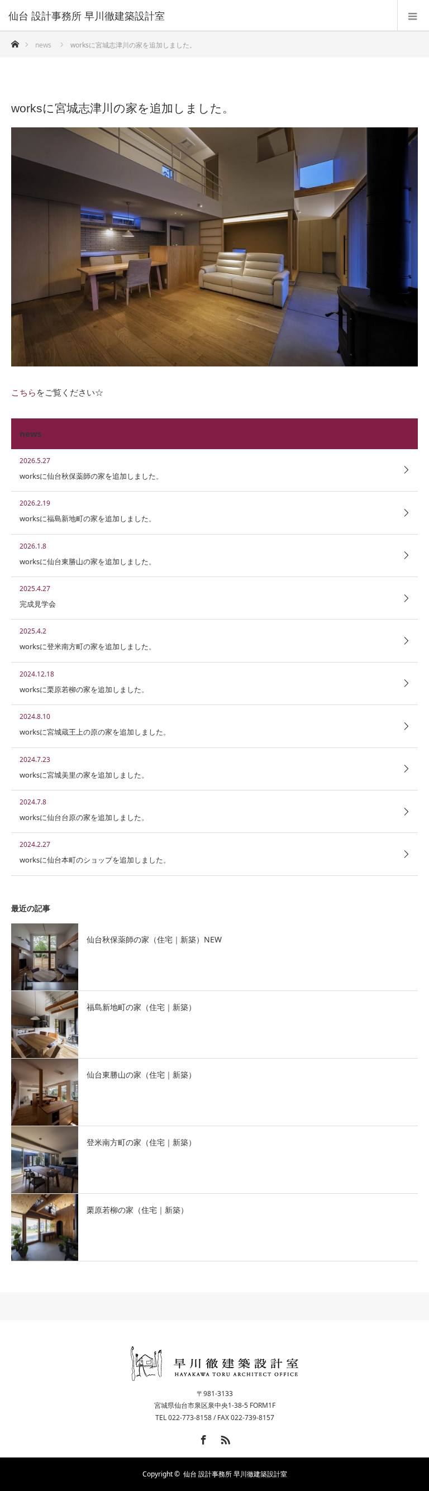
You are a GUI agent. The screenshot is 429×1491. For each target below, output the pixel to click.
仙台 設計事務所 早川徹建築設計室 (235, 1474)
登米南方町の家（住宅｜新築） (141, 1142)
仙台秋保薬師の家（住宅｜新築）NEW (154, 939)
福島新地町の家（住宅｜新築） (141, 1007)
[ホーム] (14, 41)
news (43, 45)
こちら (23, 392)
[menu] (413, 15)
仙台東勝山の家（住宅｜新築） (141, 1074)
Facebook (202, 1438)
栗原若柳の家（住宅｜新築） (137, 1209)
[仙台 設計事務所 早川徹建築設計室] (197, 15)
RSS (224, 1438)
